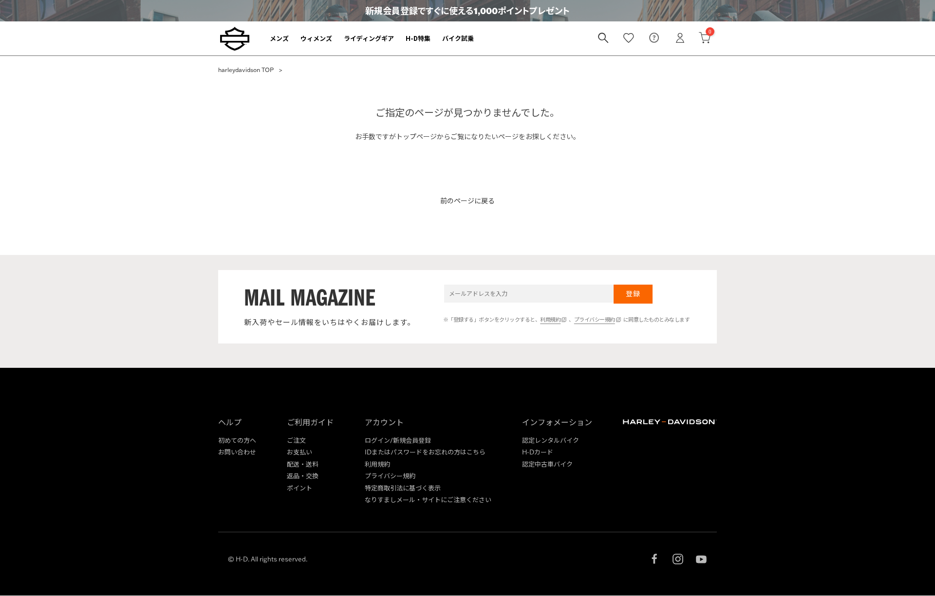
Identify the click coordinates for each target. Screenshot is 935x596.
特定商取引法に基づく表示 (403, 488)
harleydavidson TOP (246, 69)
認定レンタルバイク (550, 440)
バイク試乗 (458, 38)
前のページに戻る (467, 201)
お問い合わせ (237, 452)
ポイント (299, 488)
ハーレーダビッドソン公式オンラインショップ (234, 38)
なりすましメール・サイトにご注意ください (428, 500)
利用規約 (550, 319)
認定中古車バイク (547, 464)
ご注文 (296, 440)
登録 (633, 293)
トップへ (467, 169)
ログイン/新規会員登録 (398, 440)
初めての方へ (237, 440)
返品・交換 (302, 476)
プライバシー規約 (594, 319)
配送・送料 (302, 464)
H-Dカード (537, 452)
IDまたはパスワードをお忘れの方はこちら (425, 452)
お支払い (299, 452)
